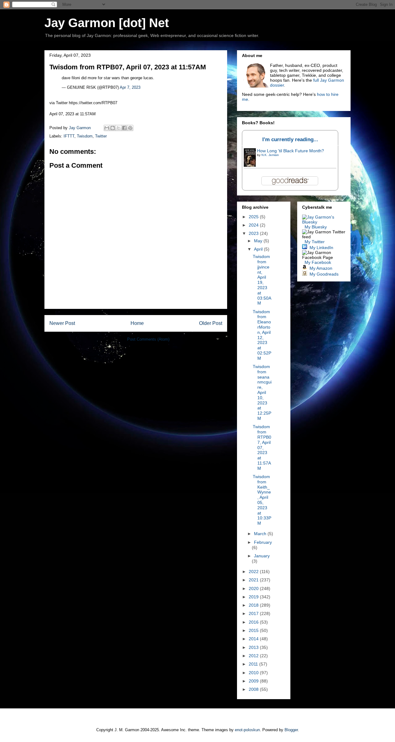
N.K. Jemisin (270, 155)
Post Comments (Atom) (148, 339)
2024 (254, 225)
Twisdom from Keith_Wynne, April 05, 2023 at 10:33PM (262, 500)
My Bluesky (316, 226)
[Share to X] (118, 128)
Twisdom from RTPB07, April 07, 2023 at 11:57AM (262, 447)
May (259, 240)
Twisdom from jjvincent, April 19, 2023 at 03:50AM (262, 279)
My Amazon (321, 268)
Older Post (210, 323)
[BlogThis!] (113, 128)
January (262, 555)
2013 (254, 647)
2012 (254, 655)
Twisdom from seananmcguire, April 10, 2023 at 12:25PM (262, 392)
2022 (254, 571)
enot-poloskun (247, 730)
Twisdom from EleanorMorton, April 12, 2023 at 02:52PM (262, 335)
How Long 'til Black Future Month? (290, 150)
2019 (254, 596)
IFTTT (69, 136)
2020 (254, 588)
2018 (254, 605)
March (261, 533)
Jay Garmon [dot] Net (106, 23)
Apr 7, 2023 (130, 87)
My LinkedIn (321, 247)
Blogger (291, 730)
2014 (254, 638)
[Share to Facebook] (124, 128)
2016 (254, 622)
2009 (254, 680)
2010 (254, 672)
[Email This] (107, 128)
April (259, 249)
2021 (254, 579)
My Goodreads (324, 274)
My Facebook (318, 262)
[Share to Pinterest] (130, 128)
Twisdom (85, 136)
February (263, 542)
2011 (254, 664)
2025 (254, 216)
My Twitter (315, 241)
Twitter (101, 136)
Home (137, 323)
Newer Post (62, 323)
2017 (254, 613)
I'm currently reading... (290, 139)
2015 (254, 630)
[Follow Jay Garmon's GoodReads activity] (304, 274)
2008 (254, 689)
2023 (254, 233)
